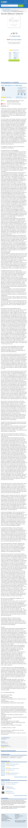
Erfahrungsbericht (9, 791)
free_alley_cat (13, 774)
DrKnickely (13, 788)
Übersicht (3, 742)
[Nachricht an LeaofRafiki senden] (21, 94)
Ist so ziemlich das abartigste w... (12, 782)
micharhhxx (13, 784)
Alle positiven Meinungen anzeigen (20, 777)
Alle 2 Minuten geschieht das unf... (13, 773)
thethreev (13, 793)
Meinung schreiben (14, 60)
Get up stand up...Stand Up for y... (13, 768)
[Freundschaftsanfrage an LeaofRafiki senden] (18, 94)
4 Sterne (10, 53)
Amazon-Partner (19, 820)
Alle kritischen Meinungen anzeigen (20, 795)
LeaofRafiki (20, 88)
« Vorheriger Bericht (5, 737)
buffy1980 (13, 765)
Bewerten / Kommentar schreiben (21, 97)
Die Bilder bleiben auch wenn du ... (13, 764)
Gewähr (15, 808)
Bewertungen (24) (19, 96)
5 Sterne (10, 52)
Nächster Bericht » (5, 745)
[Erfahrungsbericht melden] (25, 94)
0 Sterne (10, 58)
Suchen (21, 5)
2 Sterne (10, 55)
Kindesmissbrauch (9, 787)
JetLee (12, 770)
